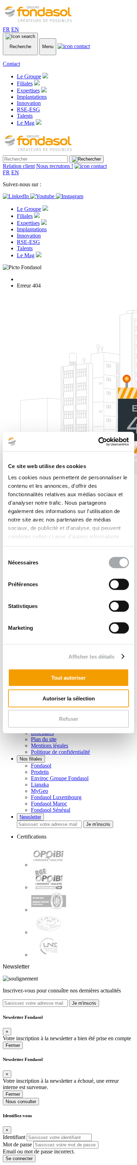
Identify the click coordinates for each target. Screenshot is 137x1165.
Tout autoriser (68, 678)
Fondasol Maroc (49, 804)
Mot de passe (17, 1144)
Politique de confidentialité (60, 752)
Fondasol (41, 766)
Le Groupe (29, 76)
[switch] (119, 584)
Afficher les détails (91, 656)
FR (6, 29)
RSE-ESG (28, 109)
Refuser (68, 719)
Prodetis (40, 772)
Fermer (13, 1045)
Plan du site (44, 739)
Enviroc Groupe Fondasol (60, 778)
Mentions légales (49, 746)
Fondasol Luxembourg (56, 797)
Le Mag (25, 123)
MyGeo (39, 791)
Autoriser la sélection (69, 698)
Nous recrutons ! (54, 166)
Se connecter (19, 1158)
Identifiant (14, 1137)
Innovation (29, 103)
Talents (25, 116)
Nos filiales (31, 759)
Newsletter (30, 817)
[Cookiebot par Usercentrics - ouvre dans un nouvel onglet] (98, 441)
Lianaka (40, 785)
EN (15, 29)
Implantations (32, 97)
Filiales (25, 83)
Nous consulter (21, 1101)
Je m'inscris (98, 824)
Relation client (19, 166)
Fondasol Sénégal (50, 810)
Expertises (28, 90)
